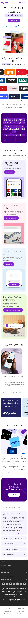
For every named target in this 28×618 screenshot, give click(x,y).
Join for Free (22, 2)
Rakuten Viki (7, 608)
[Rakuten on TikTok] (7, 584)
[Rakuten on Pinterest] (20, 584)
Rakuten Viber (20, 608)
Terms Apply (19, 107)
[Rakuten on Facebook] (10, 584)
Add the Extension (11, 218)
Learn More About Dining (12, 310)
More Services (7, 613)
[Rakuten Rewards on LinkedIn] (24, 584)
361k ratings (20, 27)
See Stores (9, 264)
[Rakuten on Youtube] (17, 584)
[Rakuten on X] (14, 584)
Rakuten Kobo (7, 611)
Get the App (9, 172)
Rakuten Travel (20, 611)
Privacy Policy (16, 533)
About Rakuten (20, 613)
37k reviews (10, 27)
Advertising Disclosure (14, 596)
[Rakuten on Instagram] (3, 584)
